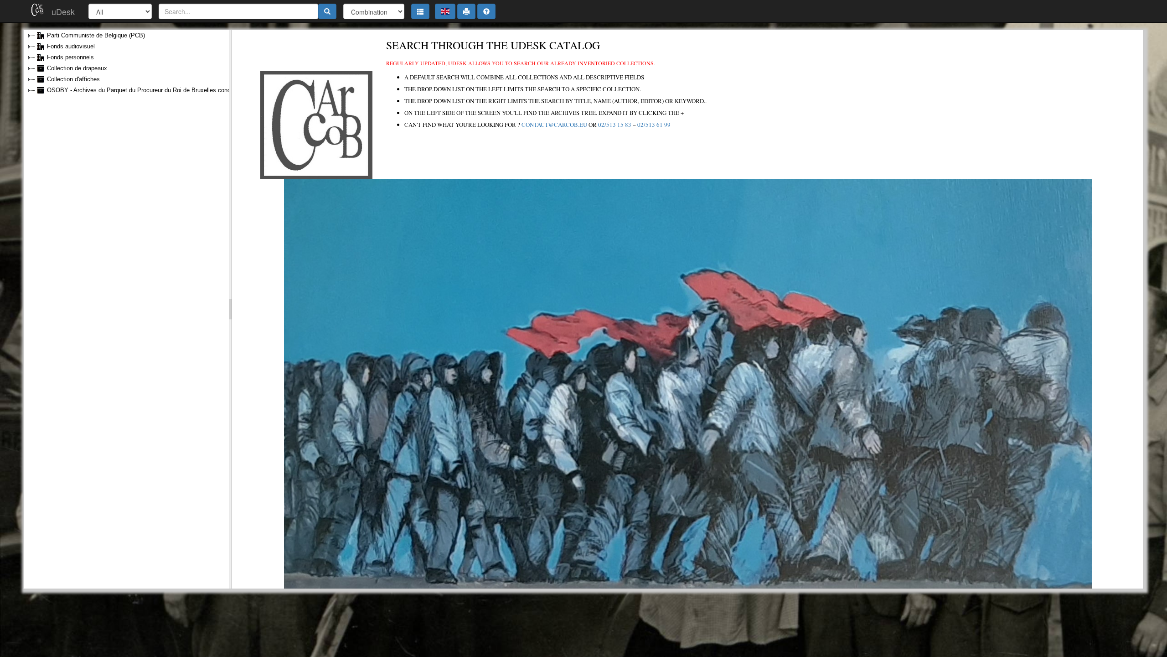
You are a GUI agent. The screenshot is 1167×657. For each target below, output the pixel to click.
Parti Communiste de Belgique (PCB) (96, 35)
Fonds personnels (70, 57)
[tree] (126, 63)
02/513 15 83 (614, 124)
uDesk (63, 11)
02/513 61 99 (654, 124)
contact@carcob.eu (554, 124)
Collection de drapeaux (77, 68)
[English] (445, 11)
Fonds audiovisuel (71, 46)
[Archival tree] (420, 11)
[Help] (486, 11)
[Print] (466, 11)
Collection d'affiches (73, 79)
